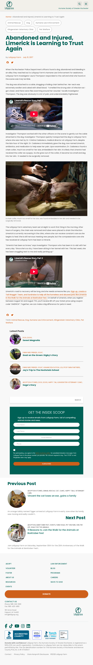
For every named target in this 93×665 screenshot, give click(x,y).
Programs (55, 573)
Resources (10, 582)
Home (8, 16)
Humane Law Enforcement (47, 23)
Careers (54, 577)
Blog (53, 568)
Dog (28, 23)
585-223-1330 (16, 604)
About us (10, 577)
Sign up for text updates (24, 450)
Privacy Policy (19, 654)
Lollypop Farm (14, 57)
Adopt (8, 564)
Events (9, 586)
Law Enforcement (59, 564)
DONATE (46, 594)
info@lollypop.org (11, 614)
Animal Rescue (14, 23)
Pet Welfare (44, 29)
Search (78, 400)
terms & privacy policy (43, 453)
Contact (8, 654)
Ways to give (57, 582)
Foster (9, 573)
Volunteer (10, 568)
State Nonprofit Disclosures (38, 654)
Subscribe (46, 464)
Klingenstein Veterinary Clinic (21, 29)
